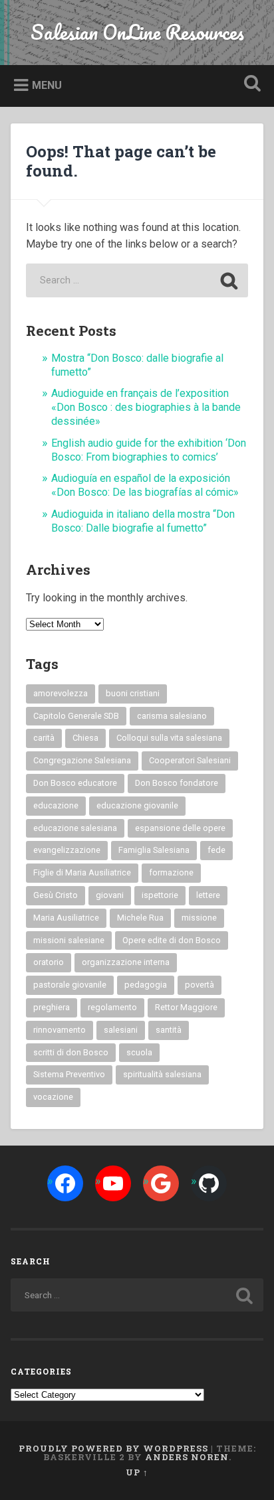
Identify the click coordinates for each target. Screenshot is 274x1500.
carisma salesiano (172, 716)
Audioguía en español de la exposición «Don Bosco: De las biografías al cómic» (145, 485)
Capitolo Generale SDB (76, 716)
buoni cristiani (133, 693)
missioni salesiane (68, 940)
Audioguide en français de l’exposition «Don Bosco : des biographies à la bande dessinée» (146, 407)
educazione (55, 805)
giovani (110, 895)
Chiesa (85, 738)
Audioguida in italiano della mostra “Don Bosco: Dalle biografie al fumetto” (143, 521)
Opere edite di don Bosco (171, 940)
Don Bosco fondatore (176, 783)
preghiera (51, 1007)
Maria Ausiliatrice (66, 918)
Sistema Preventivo (69, 1074)
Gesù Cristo (55, 895)
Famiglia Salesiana (154, 850)
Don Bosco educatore (75, 783)
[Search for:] (137, 280)
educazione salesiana (75, 828)
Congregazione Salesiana (82, 760)
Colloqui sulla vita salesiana (169, 738)
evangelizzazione (66, 850)
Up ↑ (137, 1472)
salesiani (121, 1030)
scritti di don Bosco (70, 1052)
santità (169, 1030)
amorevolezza (60, 693)
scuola (139, 1052)
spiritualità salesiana (162, 1074)
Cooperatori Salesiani (190, 760)
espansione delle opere (180, 828)
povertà (199, 985)
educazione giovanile (137, 805)
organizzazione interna (126, 962)
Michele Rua (140, 918)
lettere (208, 895)
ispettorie (160, 895)
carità (44, 738)
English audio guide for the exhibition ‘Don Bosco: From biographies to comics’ (148, 450)
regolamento (112, 1007)
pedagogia (145, 985)
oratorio (48, 962)
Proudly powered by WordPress (113, 1448)
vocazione (53, 1097)
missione (199, 918)
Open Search (249, 84)
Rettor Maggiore (186, 1007)
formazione (171, 872)
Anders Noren (187, 1457)
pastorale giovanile (69, 985)
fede (216, 850)
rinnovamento (59, 1030)
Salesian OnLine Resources (137, 32)
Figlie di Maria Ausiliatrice (82, 872)
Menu (47, 85)
